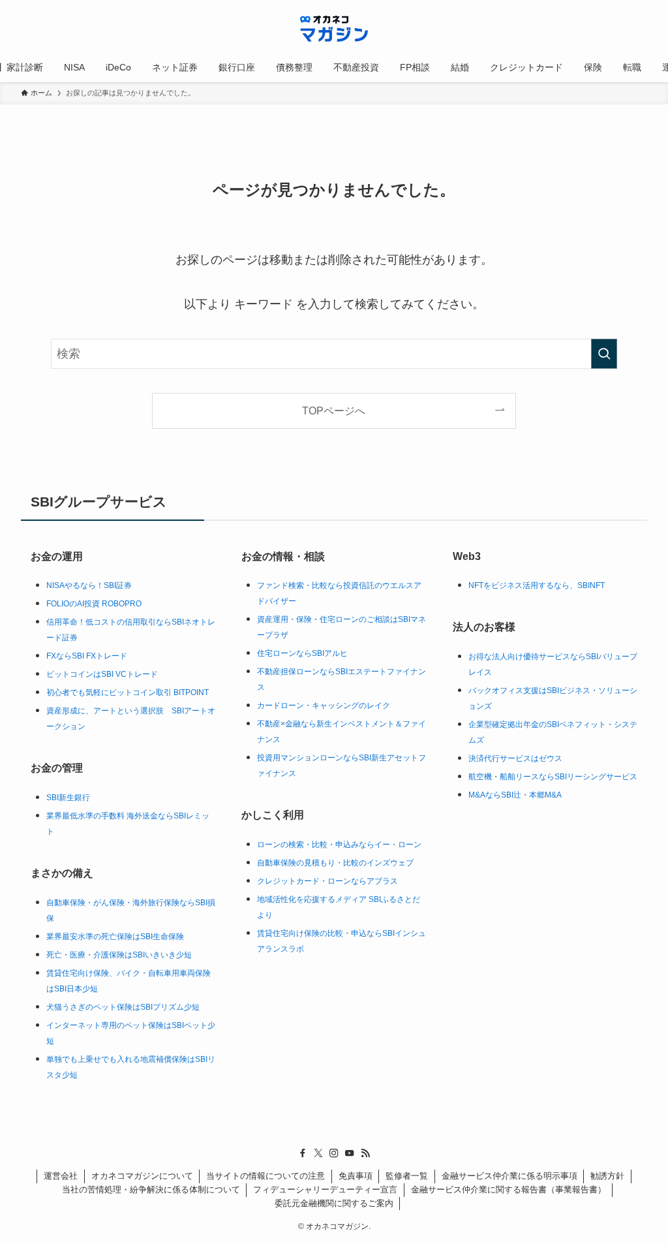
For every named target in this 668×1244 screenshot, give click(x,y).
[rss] (365, 1153)
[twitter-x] (318, 1153)
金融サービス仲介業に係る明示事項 (509, 1176)
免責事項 (355, 1176)
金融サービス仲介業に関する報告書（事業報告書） (508, 1189)
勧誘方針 (607, 1176)
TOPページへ (333, 410)
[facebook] (303, 1153)
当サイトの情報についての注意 (265, 1176)
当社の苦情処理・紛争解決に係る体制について (151, 1189)
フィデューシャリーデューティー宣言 (325, 1189)
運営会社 (61, 1176)
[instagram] (334, 1153)
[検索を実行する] (604, 354)
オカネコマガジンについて (142, 1176)
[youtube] (350, 1153)
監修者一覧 (407, 1176)
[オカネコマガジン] (334, 29)
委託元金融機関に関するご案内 (334, 1203)
